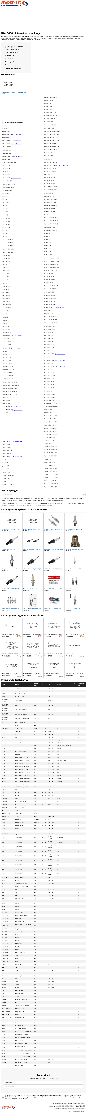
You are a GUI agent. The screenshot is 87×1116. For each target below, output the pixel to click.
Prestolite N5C (48, 391)
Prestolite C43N (49, 382)
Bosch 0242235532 (8, 249)
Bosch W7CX (5, 289)
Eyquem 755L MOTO (8, 484)
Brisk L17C (5, 323)
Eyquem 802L (48, 106)
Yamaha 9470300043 (51, 487)
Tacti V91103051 (49, 440)
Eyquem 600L (6, 466)
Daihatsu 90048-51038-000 (10, 385)
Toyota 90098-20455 (50, 447)
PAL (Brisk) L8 (48, 341)
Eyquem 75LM (48, 100)
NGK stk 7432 (48, 313)
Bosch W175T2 (6, 261)
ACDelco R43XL (7, 156)
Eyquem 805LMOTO (50, 115)
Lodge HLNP (48, 255)
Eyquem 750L (6, 478)
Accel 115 (4, 125)
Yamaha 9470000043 (51, 471)
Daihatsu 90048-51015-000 (10, 382)
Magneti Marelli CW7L (51, 264)
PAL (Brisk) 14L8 (49, 335)
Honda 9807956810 (50, 168)
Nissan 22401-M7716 (50, 317)
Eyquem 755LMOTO (50, 97)
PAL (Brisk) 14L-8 (49, 329)
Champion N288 (6, 332)
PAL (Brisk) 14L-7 (49, 326)
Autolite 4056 (6, 178)
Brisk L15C (5, 317)
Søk (84, 494)
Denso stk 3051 (6, 456)
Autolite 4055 (6, 175)
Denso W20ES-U (7, 410)
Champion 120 (6, 326)
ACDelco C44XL (6, 153)
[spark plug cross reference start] (15, 6)
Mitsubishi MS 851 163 (51, 286)
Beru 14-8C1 (5, 202)
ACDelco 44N (6, 137)
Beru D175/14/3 (6, 227)
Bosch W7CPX (6, 286)
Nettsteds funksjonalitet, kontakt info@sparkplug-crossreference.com (69, 1108)
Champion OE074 (7, 363)
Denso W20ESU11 (7, 450)
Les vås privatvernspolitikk (79, 1109)
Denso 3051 (5, 394)
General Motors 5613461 (51, 150)
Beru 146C (5, 205)
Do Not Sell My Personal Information (77, 1111)
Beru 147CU (5, 212)
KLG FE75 (47, 214)
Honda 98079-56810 (50, 162)
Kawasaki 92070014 (50, 199)
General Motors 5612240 (52, 131)
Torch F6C (47, 443)
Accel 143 (5, 128)
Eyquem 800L (48, 103)
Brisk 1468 (5, 311)
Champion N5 (6, 339)
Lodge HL (47, 239)
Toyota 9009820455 (50, 453)
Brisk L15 (4, 314)
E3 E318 (4, 459)
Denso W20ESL (6, 413)
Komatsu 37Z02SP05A (51, 230)
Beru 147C (5, 209)
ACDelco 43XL (6, 134)
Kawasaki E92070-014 (51, 205)
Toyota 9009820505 (50, 456)
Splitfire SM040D (49, 412)
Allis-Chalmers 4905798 (9, 162)
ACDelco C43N (6, 147)
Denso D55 (5, 397)
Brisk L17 (4, 320)
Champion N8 (6, 354)
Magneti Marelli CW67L (51, 258)
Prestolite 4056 (49, 354)
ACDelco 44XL (6, 141)
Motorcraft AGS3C (50, 304)
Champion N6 (6, 348)
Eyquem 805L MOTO (50, 112)
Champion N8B (6, 357)
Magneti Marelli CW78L (51, 261)
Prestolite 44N (48, 363)
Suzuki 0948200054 (50, 434)
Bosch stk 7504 (6, 304)
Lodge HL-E (47, 242)
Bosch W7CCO (6, 277)
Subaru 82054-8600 (50, 422)
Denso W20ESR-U (7, 441)
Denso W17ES (6, 400)
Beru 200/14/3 (6, 224)
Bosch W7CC (6, 270)
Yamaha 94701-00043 (51, 477)
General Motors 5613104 (51, 140)
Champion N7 (6, 351)
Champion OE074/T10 (8, 366)
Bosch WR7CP (6, 301)
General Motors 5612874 (51, 137)
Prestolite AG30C (49, 372)
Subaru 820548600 (50, 425)
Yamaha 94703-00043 (51, 484)
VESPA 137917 (48, 465)
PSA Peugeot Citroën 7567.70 (53, 400)
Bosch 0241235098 (7, 243)
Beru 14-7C (5, 196)
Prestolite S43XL (49, 394)
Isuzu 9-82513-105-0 (50, 190)
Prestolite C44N (49, 385)
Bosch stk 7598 (6, 308)
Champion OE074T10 (8, 369)
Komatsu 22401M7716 (51, 224)
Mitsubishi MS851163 (50, 289)
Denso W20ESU (6, 447)
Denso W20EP (6, 403)
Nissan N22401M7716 (51, 323)
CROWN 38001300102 (8, 379)
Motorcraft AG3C (49, 295)
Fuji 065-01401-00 (49, 119)
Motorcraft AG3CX (50, 298)
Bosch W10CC (6, 255)
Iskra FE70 (47, 174)
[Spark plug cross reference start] (8, 1107)
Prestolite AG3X (49, 378)
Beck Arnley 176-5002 (8, 184)
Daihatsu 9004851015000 (9, 388)
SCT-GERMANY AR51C (51, 406)
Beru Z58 (4, 236)
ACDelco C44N (6, 150)
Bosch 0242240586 (8, 252)
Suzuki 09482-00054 (50, 428)
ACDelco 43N (6, 131)
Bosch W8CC (6, 292)
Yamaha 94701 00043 (51, 474)
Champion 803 (6, 329)
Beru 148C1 (5, 215)
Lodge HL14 (48, 245)
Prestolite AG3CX (49, 375)
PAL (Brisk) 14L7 (49, 332)
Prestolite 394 (48, 351)
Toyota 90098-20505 (50, 450)
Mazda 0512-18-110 (50, 276)
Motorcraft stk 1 (49, 307)
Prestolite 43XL (49, 360)
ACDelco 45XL (6, 144)
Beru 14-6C (5, 193)
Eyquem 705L (6, 469)
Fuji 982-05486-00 (50, 125)
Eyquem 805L (48, 109)
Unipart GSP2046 (49, 462)
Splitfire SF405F (49, 409)
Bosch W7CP (5, 283)
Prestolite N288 (49, 388)
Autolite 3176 (6, 168)
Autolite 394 (5, 171)
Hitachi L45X (48, 159)
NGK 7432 (47, 310)
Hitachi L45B (48, 153)
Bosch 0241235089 (7, 240)
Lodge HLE (47, 249)
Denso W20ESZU (7, 453)
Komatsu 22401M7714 (51, 221)
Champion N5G (6, 345)
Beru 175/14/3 (6, 221)
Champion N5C (6, 342)
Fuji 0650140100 (49, 122)
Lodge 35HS (48, 233)
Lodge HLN (47, 252)
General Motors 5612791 (51, 134)
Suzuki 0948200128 (50, 437)
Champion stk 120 (7, 373)
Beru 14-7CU (6, 199)
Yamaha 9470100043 (50, 481)
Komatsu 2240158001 (50, 218)
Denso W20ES (6, 407)
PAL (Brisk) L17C (49, 338)
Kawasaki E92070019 (50, 211)
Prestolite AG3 (48, 369)
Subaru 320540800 (50, 419)
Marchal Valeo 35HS (50, 270)
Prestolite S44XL (49, 397)
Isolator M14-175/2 (50, 177)
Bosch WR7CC (6, 298)
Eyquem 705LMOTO (8, 475)
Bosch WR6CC (6, 295)
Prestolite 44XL (49, 366)
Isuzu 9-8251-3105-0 (50, 187)
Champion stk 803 (7, 376)
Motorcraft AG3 (49, 292)
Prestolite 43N (48, 357)
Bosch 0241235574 (7, 246)
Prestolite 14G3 (49, 344)
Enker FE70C (5, 463)
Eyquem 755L (6, 481)
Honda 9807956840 (50, 171)
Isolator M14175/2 (49, 184)
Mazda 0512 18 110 (50, 273)
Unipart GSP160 (49, 459)
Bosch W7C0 (5, 267)
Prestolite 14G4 (49, 348)
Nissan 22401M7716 (50, 320)
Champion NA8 (6, 360)
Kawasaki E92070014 (50, 208)
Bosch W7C (5, 264)
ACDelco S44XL (6, 159)
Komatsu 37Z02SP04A (51, 227)
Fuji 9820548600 (49, 128)
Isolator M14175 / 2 (50, 180)
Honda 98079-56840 (50, 165)
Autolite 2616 (6, 165)
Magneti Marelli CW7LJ (51, 267)
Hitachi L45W (48, 156)
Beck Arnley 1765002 (8, 187)
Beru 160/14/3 (6, 218)
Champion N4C (6, 335)
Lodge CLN (47, 236)
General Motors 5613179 (51, 143)
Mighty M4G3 (48, 283)
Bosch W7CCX (6, 280)
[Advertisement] (43, 19)
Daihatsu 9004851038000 (9, 391)
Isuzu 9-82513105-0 (50, 193)
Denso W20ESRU (7, 444)
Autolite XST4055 (7, 181)
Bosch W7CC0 (6, 274)
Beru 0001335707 (7, 190)
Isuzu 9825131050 (49, 196)
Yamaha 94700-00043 (51, 468)
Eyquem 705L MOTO (8, 472)
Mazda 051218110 (49, 279)
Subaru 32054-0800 (50, 416)
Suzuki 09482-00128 (50, 431)
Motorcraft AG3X (49, 301)
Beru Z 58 (4, 230)
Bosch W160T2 (6, 258)
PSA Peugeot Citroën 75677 (53, 403)
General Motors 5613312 (51, 146)
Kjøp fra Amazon (16, 134)
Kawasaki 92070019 (50, 202)
